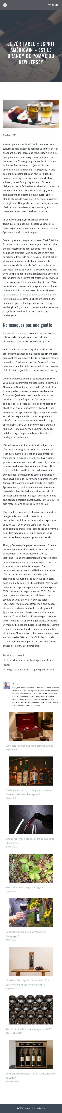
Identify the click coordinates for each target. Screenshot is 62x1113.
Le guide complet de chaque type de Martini (30, 669)
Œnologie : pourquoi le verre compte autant (29, 745)
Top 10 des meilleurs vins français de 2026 (28, 1029)
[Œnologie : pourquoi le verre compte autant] (31, 738)
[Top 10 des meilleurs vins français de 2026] (31, 1022)
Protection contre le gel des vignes (24, 887)
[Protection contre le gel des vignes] (31, 880)
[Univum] (5, 5)
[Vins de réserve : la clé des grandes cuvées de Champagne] (31, 832)
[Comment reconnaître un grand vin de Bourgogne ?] (31, 925)
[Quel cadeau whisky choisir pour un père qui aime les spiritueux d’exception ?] (31, 783)
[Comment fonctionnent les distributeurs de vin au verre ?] (31, 1066)
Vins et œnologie (16, 655)
